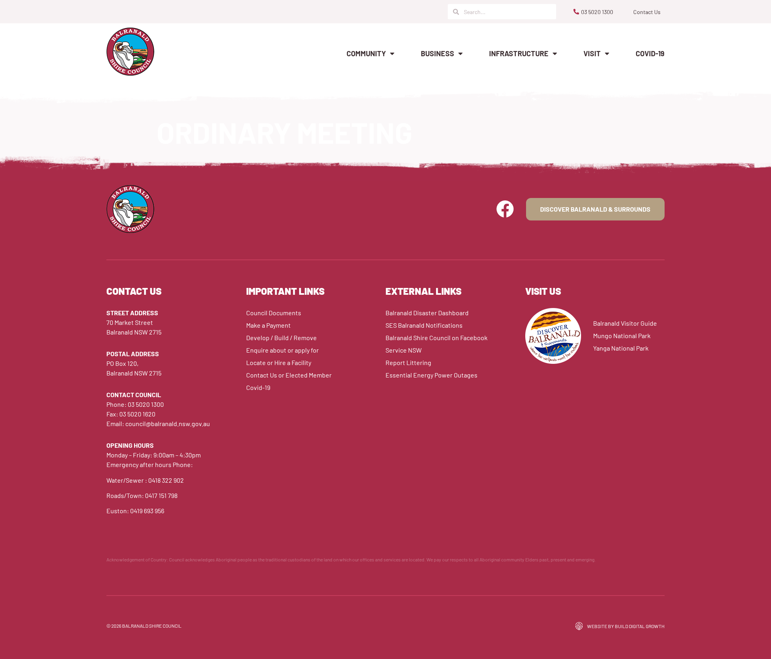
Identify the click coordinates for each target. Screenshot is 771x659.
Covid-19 (650, 53)
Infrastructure (519, 53)
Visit (592, 53)
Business (437, 53)
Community (366, 53)
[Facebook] (505, 209)
